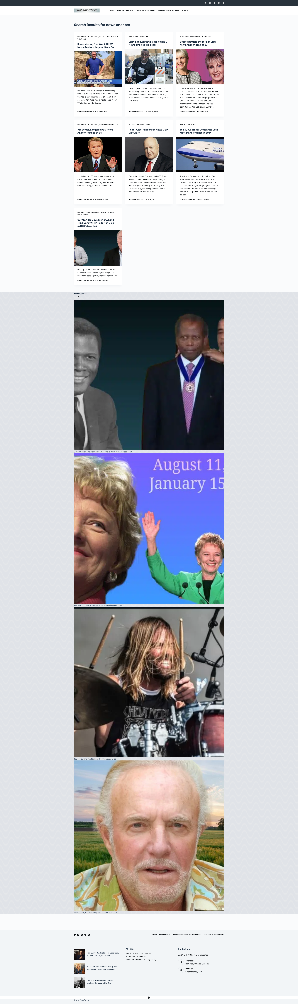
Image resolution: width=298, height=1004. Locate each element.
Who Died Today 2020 (188, 125)
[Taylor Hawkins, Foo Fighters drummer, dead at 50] (149, 682)
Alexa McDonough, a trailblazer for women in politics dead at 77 (101, 605)
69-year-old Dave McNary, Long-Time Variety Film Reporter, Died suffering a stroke (96, 222)
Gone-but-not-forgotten (168, 10)
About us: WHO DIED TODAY (213, 935)
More (184, 10)
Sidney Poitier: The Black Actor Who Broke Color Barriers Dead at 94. (103, 452)
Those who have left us (145, 10)
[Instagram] (214, 3)
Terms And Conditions (161, 935)
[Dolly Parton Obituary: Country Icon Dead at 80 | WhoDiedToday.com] (79, 968)
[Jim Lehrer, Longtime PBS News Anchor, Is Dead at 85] (98, 155)
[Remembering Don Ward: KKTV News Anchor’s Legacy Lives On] (98, 69)
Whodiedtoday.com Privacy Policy (187, 935)
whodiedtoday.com (193, 972)
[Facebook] (205, 3)
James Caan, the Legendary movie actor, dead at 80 (96, 912)
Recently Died (104, 37)
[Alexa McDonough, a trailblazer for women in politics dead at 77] (149, 528)
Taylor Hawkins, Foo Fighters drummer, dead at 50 (95, 759)
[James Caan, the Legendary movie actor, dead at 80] (149, 835)
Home (112, 10)
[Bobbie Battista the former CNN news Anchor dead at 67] (200, 67)
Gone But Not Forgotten (138, 37)
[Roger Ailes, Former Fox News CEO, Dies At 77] (149, 155)
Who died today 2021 (125, 10)
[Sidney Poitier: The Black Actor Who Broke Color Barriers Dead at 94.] (149, 375)
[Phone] (149, 998)
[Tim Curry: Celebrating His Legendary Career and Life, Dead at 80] (79, 954)
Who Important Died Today (87, 37)
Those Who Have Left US (108, 125)
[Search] (223, 10)
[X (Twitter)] (210, 3)
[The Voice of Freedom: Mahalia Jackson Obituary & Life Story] (79, 982)
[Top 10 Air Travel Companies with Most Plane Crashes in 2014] (200, 155)
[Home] (149, 997)
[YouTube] (223, 3)
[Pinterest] (219, 3)
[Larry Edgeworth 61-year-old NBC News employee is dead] (149, 67)
